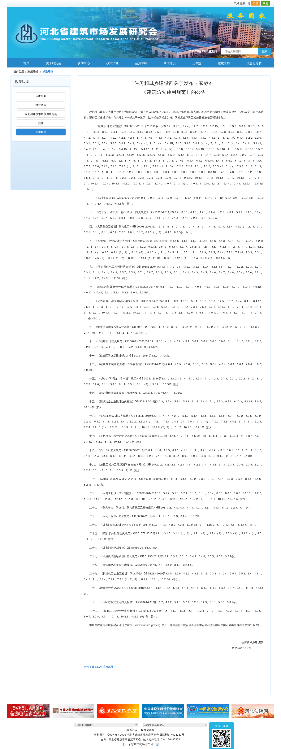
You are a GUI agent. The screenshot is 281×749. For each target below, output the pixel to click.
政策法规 (110, 63)
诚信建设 (167, 63)
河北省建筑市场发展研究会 (41, 114)
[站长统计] (157, 744)
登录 (255, 3)
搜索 (264, 51)
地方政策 (41, 105)
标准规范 (41, 132)
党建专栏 (222, 63)
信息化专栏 (252, 63)
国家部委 (41, 96)
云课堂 (194, 63)
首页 (24, 63)
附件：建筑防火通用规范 (98, 667)
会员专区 (139, 63)
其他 (41, 123)
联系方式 (132, 730)
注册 (265, 3)
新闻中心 (82, 63)
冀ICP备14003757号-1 (173, 734)
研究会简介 (147, 730)
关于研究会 (51, 63)
